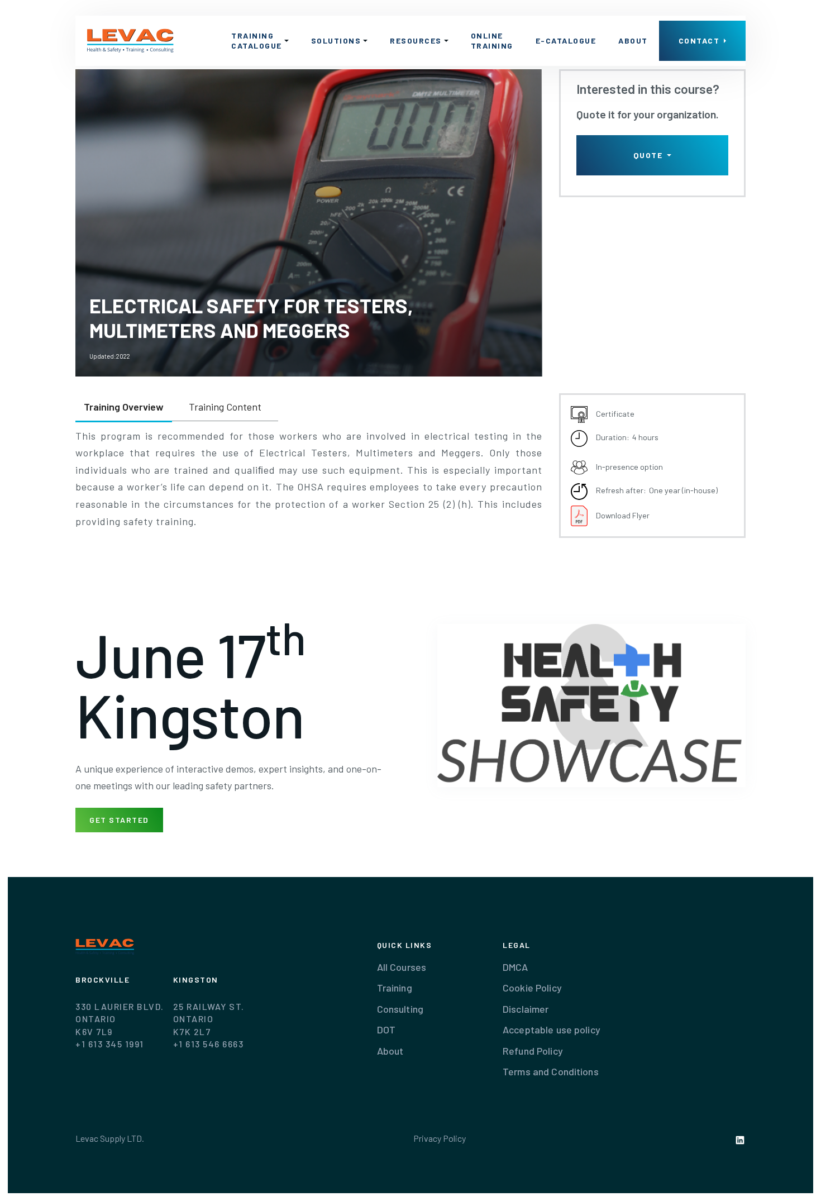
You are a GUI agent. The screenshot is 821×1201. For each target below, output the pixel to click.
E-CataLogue (566, 40)
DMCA (515, 967)
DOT (386, 1029)
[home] (130, 40)
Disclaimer (525, 1009)
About (633, 40)
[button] (260, 41)
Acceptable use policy (551, 1029)
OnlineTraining (492, 40)
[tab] (123, 407)
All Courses (401, 967)
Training (394, 987)
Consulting (400, 1009)
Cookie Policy (532, 987)
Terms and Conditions (551, 1071)
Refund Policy (533, 1051)
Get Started (119, 820)
